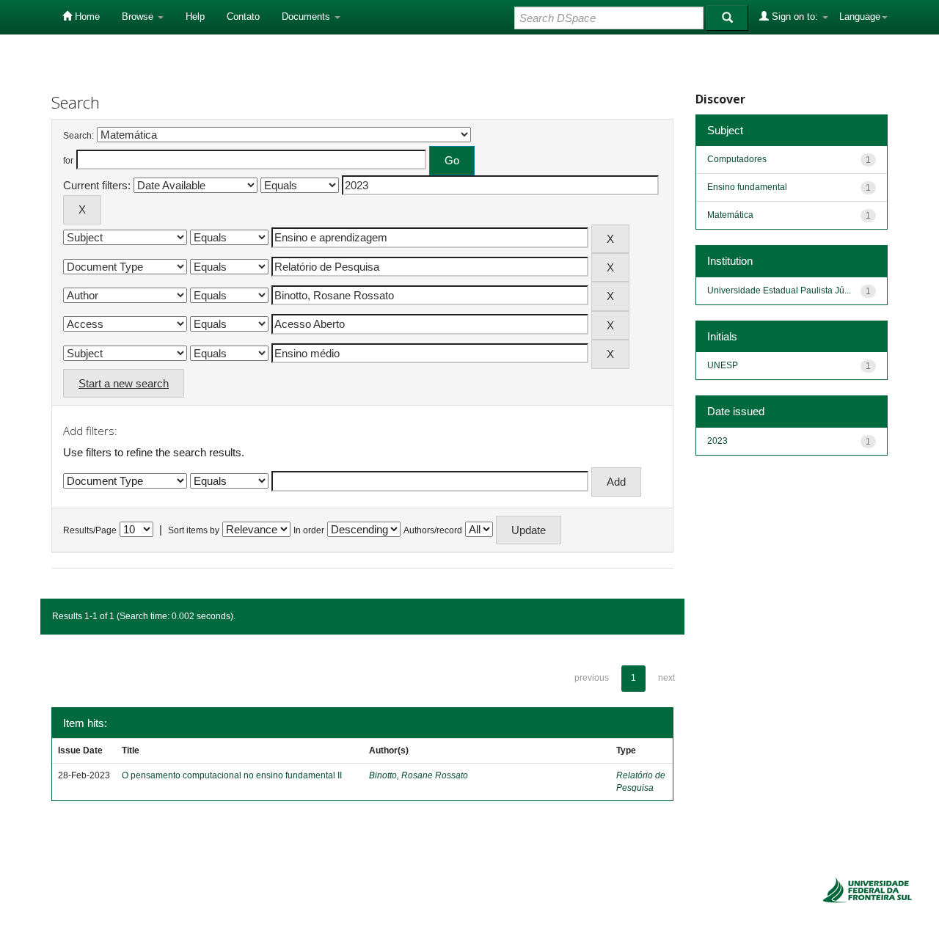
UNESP (722, 365)
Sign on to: (795, 16)
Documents (307, 16)
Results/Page (90, 530)
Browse (139, 16)
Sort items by (193, 530)
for (68, 161)
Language (859, 16)
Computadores (737, 159)
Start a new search (123, 383)
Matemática (730, 215)
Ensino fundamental (747, 187)
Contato (243, 16)
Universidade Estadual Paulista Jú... (779, 290)
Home (86, 16)
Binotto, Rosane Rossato (418, 775)
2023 (717, 441)
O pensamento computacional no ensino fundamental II (232, 775)
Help (195, 16)
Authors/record (432, 530)
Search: (78, 136)
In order (308, 530)
